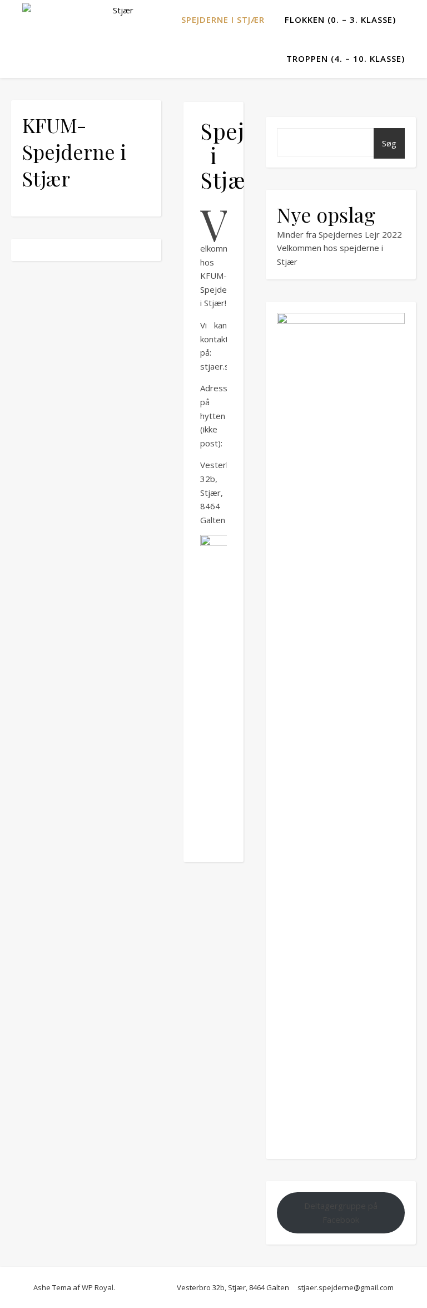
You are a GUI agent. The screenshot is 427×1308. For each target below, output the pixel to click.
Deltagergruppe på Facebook (341, 1212)
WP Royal (97, 1287)
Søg (389, 143)
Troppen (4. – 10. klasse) (345, 58)
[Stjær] (77, 19)
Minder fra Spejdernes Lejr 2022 (339, 234)
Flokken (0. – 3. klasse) (340, 19)
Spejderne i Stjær (223, 19)
